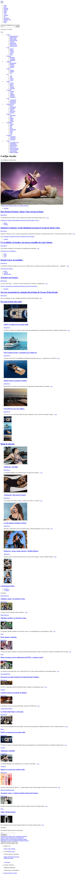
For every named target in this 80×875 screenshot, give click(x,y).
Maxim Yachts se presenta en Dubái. (15, 380)
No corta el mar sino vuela (11, 302)
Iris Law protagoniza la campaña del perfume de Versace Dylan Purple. (29, 292)
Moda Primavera (5, 595)
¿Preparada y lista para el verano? (15, 495)
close (2, 32)
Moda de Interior (8, 444)
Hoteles (8, 674)
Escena (4, 708)
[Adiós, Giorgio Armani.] (6, 822)
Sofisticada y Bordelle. (11, 467)
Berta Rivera (7, 327)
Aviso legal (7, 862)
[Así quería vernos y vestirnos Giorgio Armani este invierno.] (6, 803)
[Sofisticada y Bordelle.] (6, 761)
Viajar (5, 12)
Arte (2, 708)
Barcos (2, 729)
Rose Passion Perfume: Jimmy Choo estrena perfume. (22, 212)
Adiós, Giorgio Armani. (8, 812)
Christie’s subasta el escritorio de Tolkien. (14, 693)
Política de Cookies (8, 858)
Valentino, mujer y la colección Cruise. (13, 599)
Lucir (5, 6)
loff (2, 1)
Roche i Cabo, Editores (9, 848)
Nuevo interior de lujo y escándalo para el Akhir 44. (20, 352)
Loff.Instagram (8, 586)
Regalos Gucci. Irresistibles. (12, 260)
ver (47, 217)
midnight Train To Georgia (13, 25)
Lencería (3, 747)
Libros (8, 708)
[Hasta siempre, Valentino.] (6, 649)
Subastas (3, 689)
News (2, 634)
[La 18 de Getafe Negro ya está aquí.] (6, 724)
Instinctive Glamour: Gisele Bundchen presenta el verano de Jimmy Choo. (30, 228)
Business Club (7, 19)
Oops (5, 22)
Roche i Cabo (11, 851)
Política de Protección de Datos (11, 856)
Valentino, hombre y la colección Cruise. (13, 618)
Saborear (6, 9)
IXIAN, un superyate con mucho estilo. (16, 324)
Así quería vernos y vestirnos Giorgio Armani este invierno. (19, 793)
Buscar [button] (17, 26)
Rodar (5, 11)
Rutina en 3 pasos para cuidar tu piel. (13, 769)
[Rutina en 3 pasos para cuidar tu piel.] (6, 784)
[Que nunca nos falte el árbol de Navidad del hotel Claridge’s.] (6, 684)
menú (2, 2)
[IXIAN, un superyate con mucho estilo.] (6, 742)
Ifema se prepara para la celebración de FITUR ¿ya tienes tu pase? (22, 657)
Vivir (5, 14)
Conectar (6, 15)
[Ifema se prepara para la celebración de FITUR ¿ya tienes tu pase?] (6, 668)
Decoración (3, 674)
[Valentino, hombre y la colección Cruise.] (6, 628)
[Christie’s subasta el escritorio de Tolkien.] (6, 703)
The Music (6, 18)
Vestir (5, 5)
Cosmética (3, 766)
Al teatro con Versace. (9, 277)
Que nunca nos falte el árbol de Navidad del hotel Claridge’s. (20, 677)
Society (5, 21)
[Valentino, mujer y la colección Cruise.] (6, 609)
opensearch (3, 25)
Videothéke (13, 136)
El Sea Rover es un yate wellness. (14, 409)
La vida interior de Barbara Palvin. (15, 523)
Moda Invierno (4, 790)
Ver (4, 16)
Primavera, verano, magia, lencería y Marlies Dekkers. (21, 551)
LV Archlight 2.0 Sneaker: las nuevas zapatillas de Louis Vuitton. (26, 242)
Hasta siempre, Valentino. (9, 637)
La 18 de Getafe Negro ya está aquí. (12, 711)
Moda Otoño (11, 790)
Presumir (6, 8)
